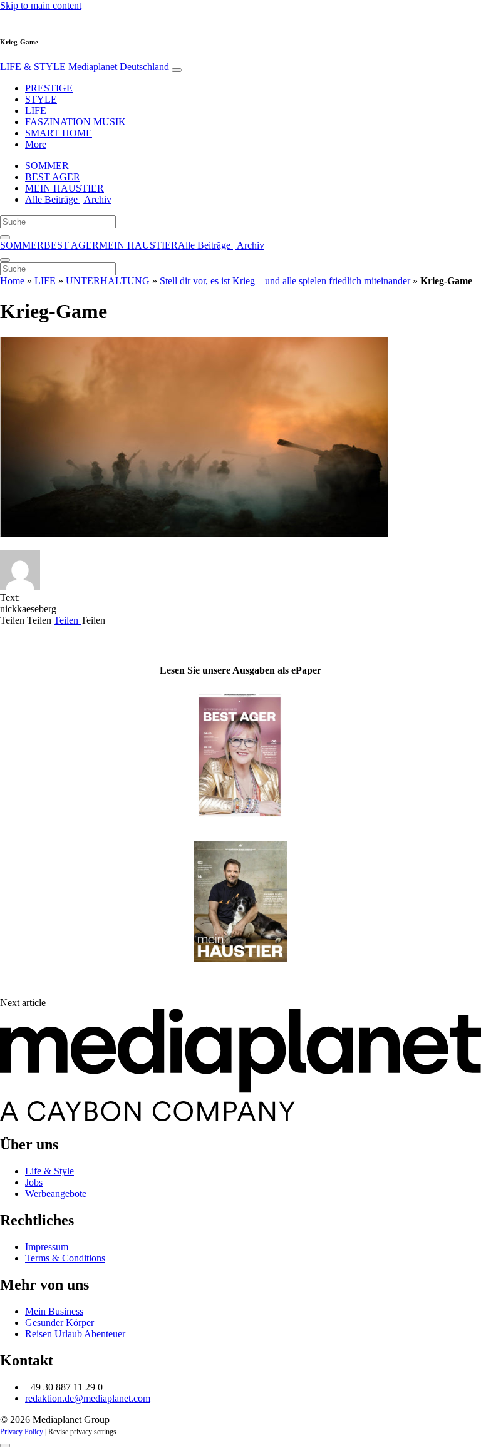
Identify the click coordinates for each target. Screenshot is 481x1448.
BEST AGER (52, 177)
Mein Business (54, 1311)
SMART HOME (58, 133)
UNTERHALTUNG (108, 280)
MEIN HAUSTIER (64, 188)
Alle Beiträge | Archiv (68, 199)
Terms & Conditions (65, 1258)
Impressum (46, 1246)
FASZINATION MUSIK (75, 121)
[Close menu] (5, 260)
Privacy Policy (21, 1431)
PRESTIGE (49, 88)
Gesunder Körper (59, 1322)
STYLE (41, 99)
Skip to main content (40, 5)
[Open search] (5, 237)
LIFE (35, 110)
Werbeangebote (55, 1193)
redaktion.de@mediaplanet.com (87, 1398)
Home (12, 280)
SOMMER (47, 165)
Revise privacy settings (82, 1431)
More (35, 144)
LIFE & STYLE (84, 66)
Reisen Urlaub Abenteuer (75, 1333)
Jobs (34, 1182)
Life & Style (49, 1171)
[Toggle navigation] (177, 70)
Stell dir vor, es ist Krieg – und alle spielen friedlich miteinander (285, 280)
